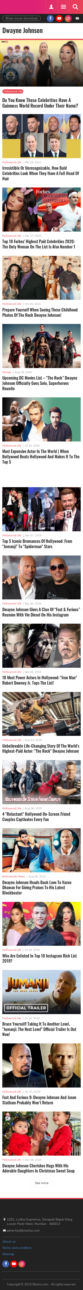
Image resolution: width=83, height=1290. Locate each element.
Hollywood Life (12, 91)
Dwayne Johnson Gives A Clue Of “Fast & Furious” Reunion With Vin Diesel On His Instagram (41, 612)
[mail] (77, 18)
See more (41, 1183)
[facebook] (50, 18)
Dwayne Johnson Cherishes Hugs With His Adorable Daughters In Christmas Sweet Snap (38, 1168)
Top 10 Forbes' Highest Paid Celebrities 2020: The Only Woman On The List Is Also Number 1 (38, 244)
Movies (6, 372)
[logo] (13, 6)
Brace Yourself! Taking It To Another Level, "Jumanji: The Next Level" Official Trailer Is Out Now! (39, 1029)
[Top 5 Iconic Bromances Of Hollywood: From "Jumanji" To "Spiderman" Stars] (41, 509)
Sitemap (8, 1254)
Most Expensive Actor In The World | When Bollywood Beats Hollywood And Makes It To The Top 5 (41, 456)
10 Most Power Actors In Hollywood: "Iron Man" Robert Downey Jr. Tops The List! (39, 680)
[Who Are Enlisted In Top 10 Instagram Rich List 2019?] (41, 924)
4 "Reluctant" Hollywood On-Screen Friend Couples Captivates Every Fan (36, 816)
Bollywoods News (13, 876)
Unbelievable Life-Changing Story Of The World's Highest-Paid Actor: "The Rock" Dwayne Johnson (40, 748)
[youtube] (59, 18)
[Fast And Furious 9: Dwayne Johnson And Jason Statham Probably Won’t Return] (41, 1065)
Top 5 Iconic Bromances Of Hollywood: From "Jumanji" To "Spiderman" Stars (37, 543)
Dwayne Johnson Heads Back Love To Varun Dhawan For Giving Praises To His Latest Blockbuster (36, 887)
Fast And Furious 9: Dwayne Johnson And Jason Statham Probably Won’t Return (39, 1100)
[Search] (75, 7)
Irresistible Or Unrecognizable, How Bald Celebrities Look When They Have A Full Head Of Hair (40, 173)
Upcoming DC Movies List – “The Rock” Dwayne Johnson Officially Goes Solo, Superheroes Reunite (39, 383)
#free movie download (22, 18)
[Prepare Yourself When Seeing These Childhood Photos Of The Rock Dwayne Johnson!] (41, 278)
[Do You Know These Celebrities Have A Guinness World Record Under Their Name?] (41, 63)
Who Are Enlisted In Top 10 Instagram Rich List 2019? (39, 958)
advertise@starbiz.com (23, 1230)
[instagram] (68, 18)
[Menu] (63, 7)
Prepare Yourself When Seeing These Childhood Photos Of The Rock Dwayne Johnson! (40, 312)
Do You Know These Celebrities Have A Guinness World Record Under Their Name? (40, 102)
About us (9, 1241)
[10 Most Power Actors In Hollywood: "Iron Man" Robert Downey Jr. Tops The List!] (41, 646)
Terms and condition (17, 1248)
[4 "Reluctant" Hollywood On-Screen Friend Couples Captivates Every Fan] (41, 782)
